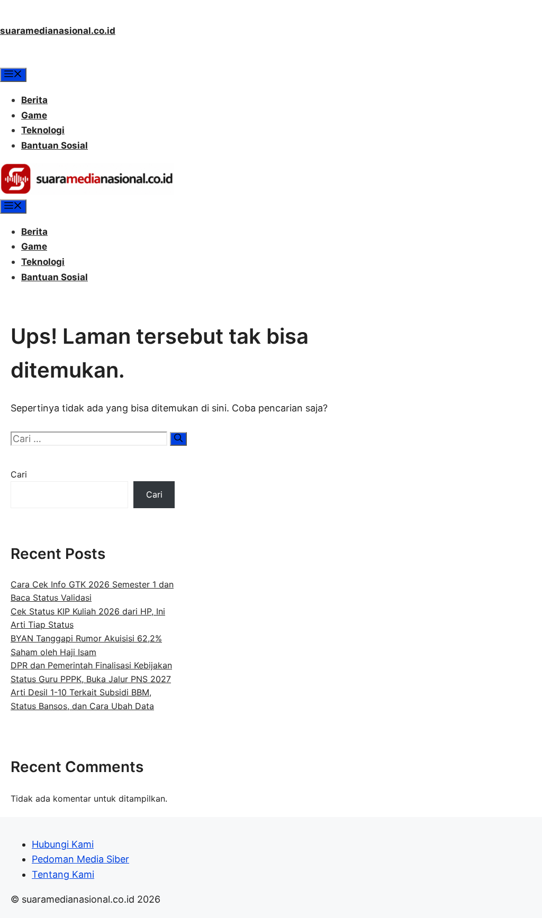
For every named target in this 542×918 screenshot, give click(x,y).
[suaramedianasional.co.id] (87, 191)
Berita (34, 100)
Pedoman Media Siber (80, 859)
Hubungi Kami (63, 844)
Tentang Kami (63, 874)
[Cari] (178, 439)
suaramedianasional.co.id (57, 30)
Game (34, 115)
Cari (19, 474)
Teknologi (43, 130)
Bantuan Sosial (54, 145)
